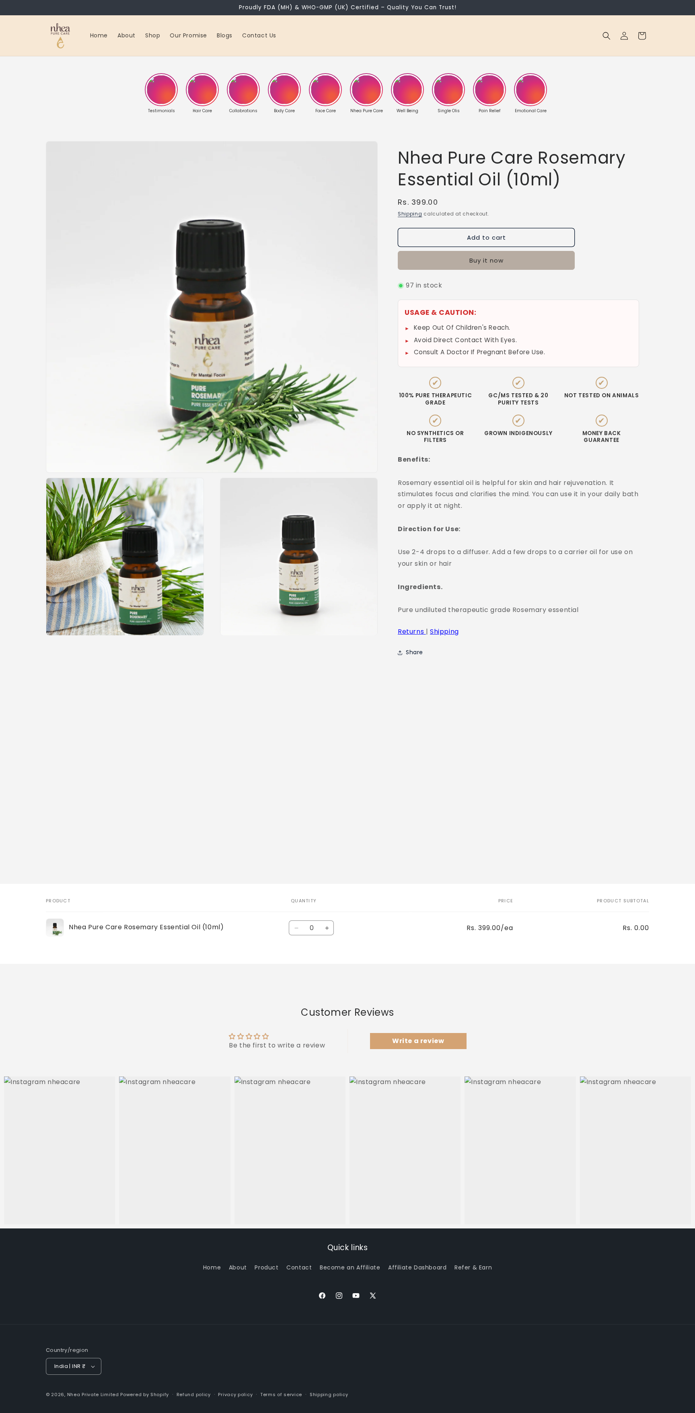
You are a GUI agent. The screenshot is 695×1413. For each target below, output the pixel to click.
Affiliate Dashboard (417, 1267)
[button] (606, 36)
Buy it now (486, 260)
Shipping (410, 213)
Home (212, 1267)
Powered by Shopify (144, 1394)
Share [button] (414, 652)
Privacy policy (235, 1394)
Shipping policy (329, 1394)
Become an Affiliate (350, 1267)
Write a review (418, 1040)
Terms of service (281, 1394)
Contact (299, 1267)
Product (266, 1267)
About (238, 1267)
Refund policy (194, 1394)
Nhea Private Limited (93, 1394)
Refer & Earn (473, 1267)
